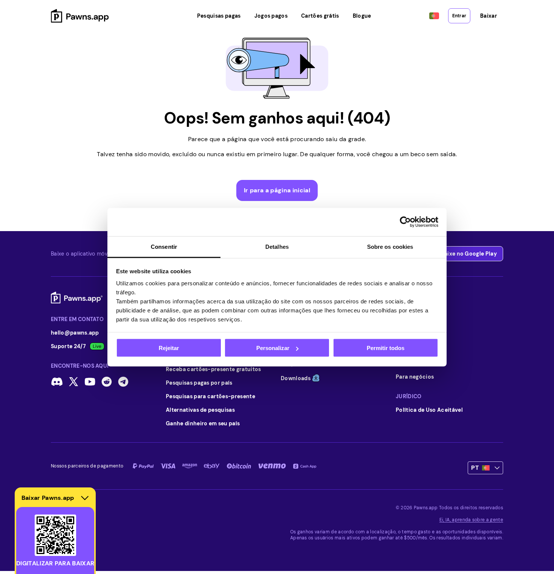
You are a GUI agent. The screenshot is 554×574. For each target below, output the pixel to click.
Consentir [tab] (164, 246)
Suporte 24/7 (68, 346)
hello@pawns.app (75, 332)
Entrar (459, 16)
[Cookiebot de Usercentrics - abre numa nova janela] (405, 222)
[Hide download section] (84, 497)
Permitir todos (385, 348)
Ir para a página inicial (277, 190)
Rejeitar (169, 348)
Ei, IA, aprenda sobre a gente (471, 520)
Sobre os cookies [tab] (390, 246)
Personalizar (272, 348)
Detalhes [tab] (277, 246)
